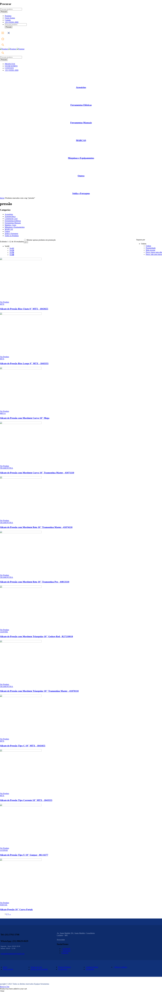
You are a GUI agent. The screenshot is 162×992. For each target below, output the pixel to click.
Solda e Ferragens (81, 193)
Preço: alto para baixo (154, 254)
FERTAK (3, 905)
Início (2, 198)
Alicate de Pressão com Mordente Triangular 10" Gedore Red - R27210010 (36, 636)
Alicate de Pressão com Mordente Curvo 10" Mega (24, 418)
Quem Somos (8, 969)
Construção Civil (11, 219)
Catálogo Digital (92, 967)
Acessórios (81, 87)
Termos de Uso (36, 967)
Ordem (148, 246)
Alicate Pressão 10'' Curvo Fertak (16, 909)
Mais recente (150, 250)
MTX (2, 304)
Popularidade (151, 248)
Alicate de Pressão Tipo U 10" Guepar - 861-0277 (24, 855)
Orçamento (90, 969)
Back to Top (4, 987)
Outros (81, 176)
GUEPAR (4, 850)
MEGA (3, 413)
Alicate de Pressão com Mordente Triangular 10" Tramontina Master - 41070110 (39, 691)
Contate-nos (62, 969)
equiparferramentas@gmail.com (12, 954)
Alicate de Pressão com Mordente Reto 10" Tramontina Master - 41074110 (36, 527)
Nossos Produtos (64, 967)
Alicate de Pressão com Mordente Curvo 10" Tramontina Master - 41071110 (37, 472)
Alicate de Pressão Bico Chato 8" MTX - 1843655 (24, 309)
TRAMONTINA (6, 468)
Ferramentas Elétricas (81, 105)
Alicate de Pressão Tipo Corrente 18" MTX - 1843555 (26, 800)
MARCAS (81, 140)
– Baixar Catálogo (120, 967)
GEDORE (4, 632)
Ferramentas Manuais (81, 122)
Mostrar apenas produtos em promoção (41, 240)
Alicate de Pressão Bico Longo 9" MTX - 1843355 (24, 363)
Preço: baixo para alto (154, 252)
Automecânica (10, 216)
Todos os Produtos (12, 236)
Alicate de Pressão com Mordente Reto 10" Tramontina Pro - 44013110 (34, 582)
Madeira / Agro (10, 225)
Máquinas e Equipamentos (81, 158)
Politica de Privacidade (39, 969)
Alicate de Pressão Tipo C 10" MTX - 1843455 (22, 745)
